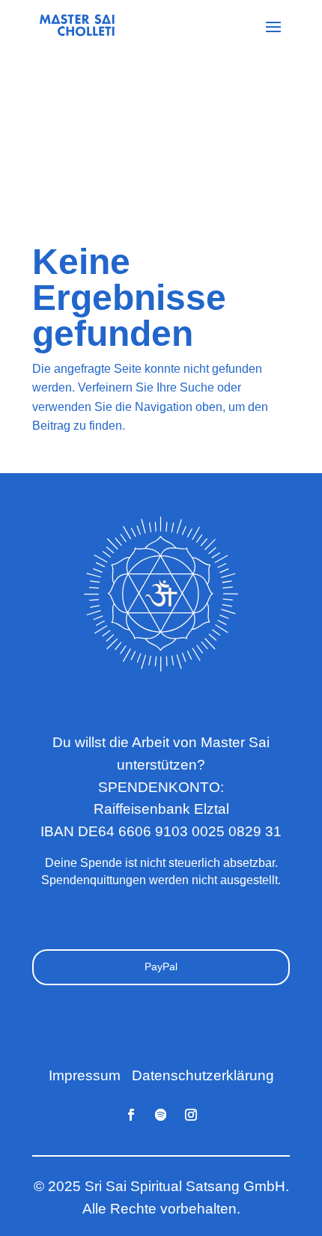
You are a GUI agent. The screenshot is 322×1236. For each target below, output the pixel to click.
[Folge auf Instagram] (191, 1115)
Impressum (85, 1075)
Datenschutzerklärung (203, 1075)
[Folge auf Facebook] (131, 1115)
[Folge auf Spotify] (161, 1115)
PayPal (161, 966)
